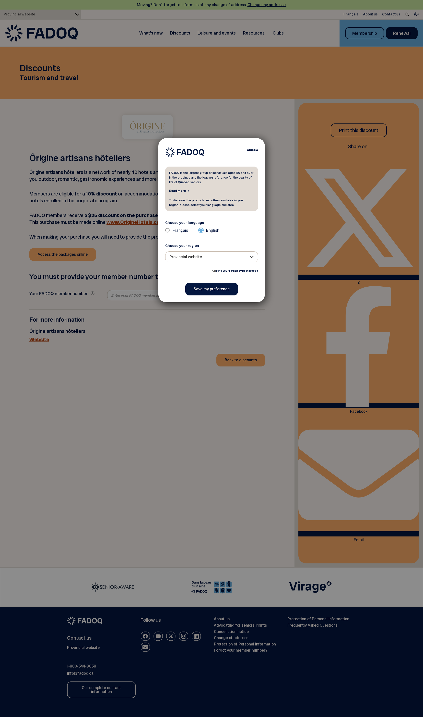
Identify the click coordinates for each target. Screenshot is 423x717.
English (212, 230)
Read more (177, 191)
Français (180, 230)
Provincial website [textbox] (185, 256)
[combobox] (211, 256)
